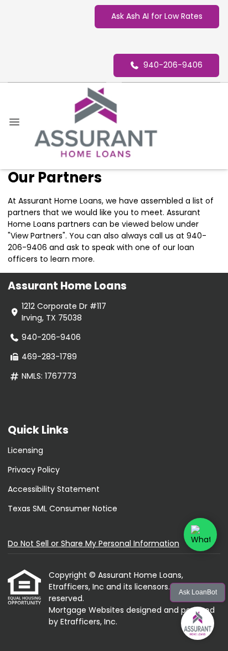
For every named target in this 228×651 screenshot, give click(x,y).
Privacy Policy (34, 469)
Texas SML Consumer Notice (62, 508)
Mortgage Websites (87, 610)
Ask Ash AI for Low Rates (157, 16)
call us (161, 235)
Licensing (25, 450)
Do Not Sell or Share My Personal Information (93, 543)
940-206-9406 (173, 64)
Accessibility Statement (54, 489)
